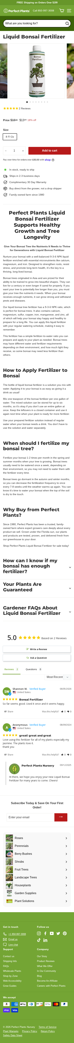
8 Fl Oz (10, 136)
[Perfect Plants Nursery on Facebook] (45, 933)
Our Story (42, 956)
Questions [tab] (31, 669)
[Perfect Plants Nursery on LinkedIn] (45, 940)
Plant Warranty (10, 1031)
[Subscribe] (60, 817)
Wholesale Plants (12, 971)
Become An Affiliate (47, 980)
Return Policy (48, 1031)
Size (5, 129)
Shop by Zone (10, 976)
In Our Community (46, 971)
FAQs (6, 966)
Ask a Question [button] (38, 657)
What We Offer (44, 966)
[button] (63, 711)
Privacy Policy (29, 1031)
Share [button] (10, 711)
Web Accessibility (12, 980)
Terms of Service (47, 1027)
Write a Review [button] (38, 649)
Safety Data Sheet (12, 1035)
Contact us (8, 956)
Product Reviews (46, 961)
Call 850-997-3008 (43, 10)
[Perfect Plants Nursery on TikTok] (39, 940)
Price (6, 120)
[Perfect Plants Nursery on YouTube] (52, 933)
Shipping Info (10, 961)
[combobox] (37, 23)
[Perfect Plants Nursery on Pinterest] (65, 933)
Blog (39, 976)
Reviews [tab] (9, 669)
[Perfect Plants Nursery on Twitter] (58, 933)
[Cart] (61, 10)
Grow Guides (10, 985)
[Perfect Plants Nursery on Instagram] (39, 933)
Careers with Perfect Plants (51, 985)
